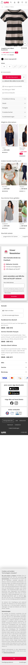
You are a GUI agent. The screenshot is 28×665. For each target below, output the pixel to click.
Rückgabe (5, 108)
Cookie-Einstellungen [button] (14, 428)
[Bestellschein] (18, 2)
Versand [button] (11, 54)
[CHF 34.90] (9, 135)
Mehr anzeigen (8, 292)
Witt (2, 363)
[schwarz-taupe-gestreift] (2, 59)
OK (14, 658)
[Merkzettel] (22, 2)
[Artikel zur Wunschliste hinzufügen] (24, 77)
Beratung (4, 372)
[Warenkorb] (26, 2)
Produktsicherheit (7, 112)
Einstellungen (22, 662)
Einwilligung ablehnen (7, 662)
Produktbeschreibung (8, 99)
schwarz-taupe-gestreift (10, 59)
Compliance (18, 424)
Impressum (10, 424)
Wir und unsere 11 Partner (9, 575)
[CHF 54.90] (9, 174)
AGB (17, 420)
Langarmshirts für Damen (10, 236)
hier (25, 596)
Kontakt (4, 306)
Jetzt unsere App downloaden (14, 385)
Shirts (7, 7)
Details (4, 103)
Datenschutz (22, 420)
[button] (2, 2)
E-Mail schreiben (8, 311)
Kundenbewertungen (8, 116)
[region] (14, 617)
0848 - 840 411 (7, 357)
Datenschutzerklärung (9, 652)
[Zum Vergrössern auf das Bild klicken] (25, 43)
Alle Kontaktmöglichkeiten (11, 315)
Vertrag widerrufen (8, 420)
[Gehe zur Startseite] (6, 2)
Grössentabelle (7, 72)
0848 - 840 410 (7, 328)
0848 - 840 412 (7, 341)
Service (3, 367)
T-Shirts (12, 7)
